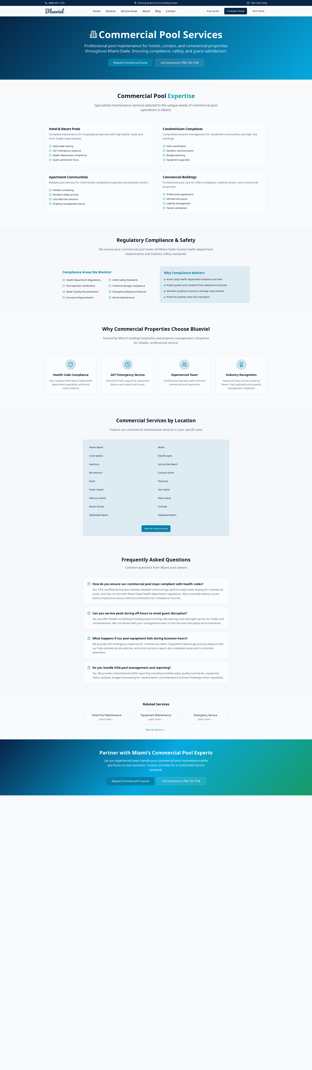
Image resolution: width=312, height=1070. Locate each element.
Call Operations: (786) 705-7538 (180, 62)
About (146, 11)
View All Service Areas (156, 528)
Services (111, 11)
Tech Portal (258, 11)
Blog (158, 11)
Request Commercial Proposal (130, 781)
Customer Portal (235, 11)
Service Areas (129, 11)
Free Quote (213, 11)
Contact (171, 11)
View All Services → (156, 729)
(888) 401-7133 (57, 2)
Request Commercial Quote (130, 62)
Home (96, 11)
